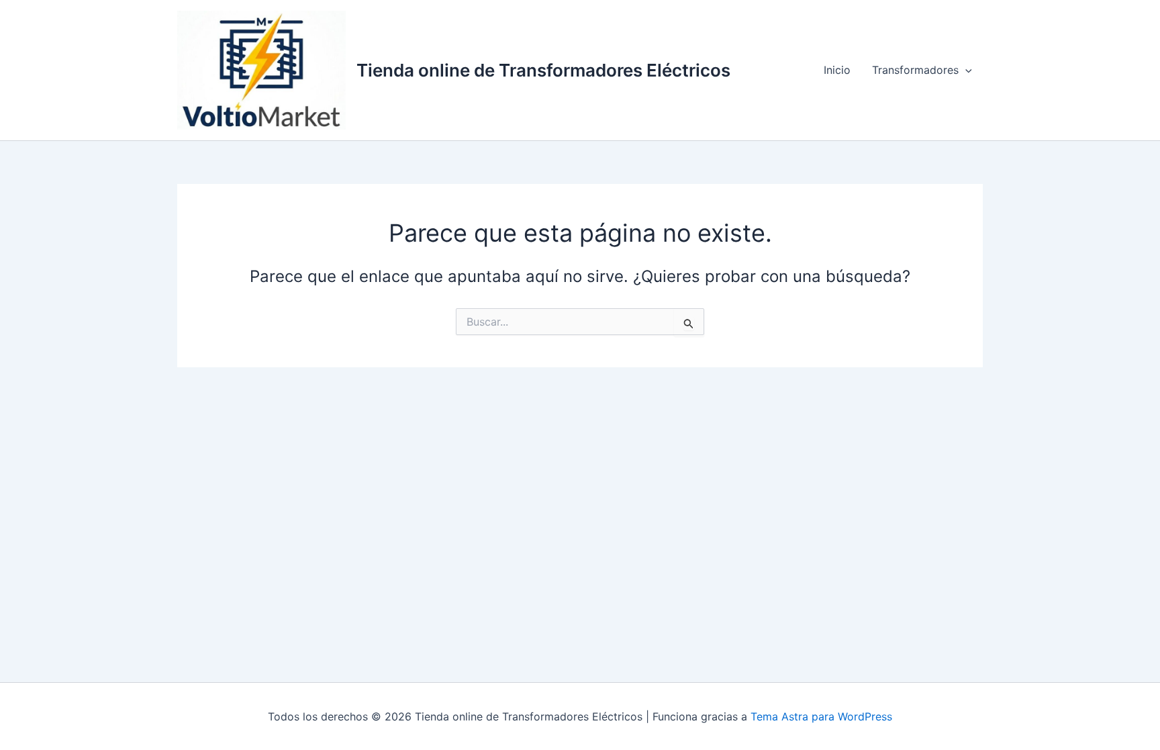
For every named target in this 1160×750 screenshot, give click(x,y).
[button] (965, 70)
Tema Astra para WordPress (821, 716)
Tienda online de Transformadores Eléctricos (543, 70)
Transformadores (915, 70)
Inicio (837, 70)
